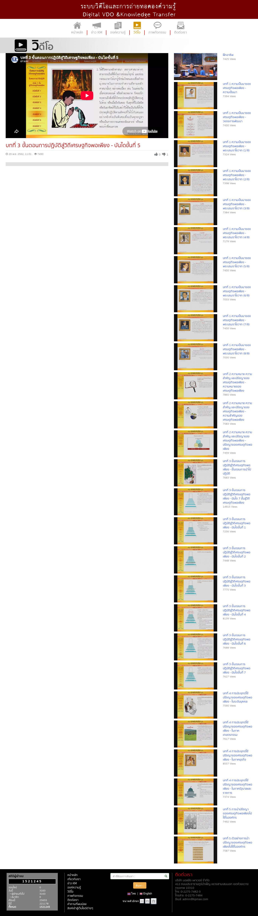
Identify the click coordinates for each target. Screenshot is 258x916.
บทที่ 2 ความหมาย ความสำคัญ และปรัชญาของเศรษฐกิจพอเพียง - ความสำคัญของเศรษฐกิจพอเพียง (237, 411)
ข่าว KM (72, 883)
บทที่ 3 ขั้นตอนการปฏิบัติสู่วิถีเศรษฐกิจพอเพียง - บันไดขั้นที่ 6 (236, 639)
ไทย (133, 893)
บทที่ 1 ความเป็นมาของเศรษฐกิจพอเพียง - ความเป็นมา (237, 88)
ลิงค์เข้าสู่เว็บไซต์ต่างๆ (80, 908)
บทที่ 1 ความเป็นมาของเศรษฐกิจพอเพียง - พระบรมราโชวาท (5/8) (237, 262)
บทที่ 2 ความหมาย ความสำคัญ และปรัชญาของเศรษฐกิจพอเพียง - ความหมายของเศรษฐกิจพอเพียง (237, 382)
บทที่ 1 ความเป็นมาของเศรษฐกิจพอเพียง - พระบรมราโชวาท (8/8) (237, 349)
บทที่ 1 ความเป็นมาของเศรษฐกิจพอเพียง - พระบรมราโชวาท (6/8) (237, 291)
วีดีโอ (70, 892)
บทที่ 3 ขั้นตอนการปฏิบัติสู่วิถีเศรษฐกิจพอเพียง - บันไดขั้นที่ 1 (236, 523)
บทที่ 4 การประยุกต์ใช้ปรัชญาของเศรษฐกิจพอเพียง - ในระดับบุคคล (237, 697)
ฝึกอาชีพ (228, 55)
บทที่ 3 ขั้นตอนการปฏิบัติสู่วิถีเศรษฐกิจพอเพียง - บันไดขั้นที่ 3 (236, 581)
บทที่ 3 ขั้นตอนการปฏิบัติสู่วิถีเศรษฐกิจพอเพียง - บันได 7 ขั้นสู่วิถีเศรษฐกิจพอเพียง (236, 496)
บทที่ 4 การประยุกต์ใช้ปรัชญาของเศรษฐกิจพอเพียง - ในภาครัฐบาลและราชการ (237, 786)
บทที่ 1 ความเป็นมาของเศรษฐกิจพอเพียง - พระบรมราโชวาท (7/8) (237, 320)
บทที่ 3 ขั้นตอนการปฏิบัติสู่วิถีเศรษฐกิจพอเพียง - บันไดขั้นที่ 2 (236, 552)
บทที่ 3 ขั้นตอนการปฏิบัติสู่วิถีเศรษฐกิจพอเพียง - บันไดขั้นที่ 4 (236, 610)
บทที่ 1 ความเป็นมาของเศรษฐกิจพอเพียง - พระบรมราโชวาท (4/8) (237, 233)
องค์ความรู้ (74, 887)
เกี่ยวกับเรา (73, 879)
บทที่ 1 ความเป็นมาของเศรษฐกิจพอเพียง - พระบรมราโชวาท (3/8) (237, 204)
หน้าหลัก (72, 875)
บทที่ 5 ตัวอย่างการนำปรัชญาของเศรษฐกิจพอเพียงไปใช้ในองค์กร (237, 842)
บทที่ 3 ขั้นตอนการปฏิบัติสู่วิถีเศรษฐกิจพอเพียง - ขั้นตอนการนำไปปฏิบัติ (237, 467)
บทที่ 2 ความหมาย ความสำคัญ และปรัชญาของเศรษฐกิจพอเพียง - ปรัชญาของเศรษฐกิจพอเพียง (237, 440)
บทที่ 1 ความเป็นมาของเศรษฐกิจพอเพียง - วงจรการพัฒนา (237, 117)
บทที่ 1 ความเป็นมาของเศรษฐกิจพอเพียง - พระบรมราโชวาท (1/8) (237, 146)
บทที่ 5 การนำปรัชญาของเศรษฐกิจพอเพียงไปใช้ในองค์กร (237, 813)
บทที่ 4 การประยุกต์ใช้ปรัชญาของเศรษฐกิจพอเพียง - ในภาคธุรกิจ (237, 755)
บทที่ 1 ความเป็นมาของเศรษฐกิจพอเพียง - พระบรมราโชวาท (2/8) (237, 175)
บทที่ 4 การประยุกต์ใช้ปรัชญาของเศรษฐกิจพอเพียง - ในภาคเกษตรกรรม (237, 728)
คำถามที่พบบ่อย (77, 904)
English (147, 893)
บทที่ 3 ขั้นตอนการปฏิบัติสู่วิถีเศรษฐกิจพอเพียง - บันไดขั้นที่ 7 (236, 668)
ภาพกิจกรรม (75, 896)
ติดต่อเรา (72, 900)
